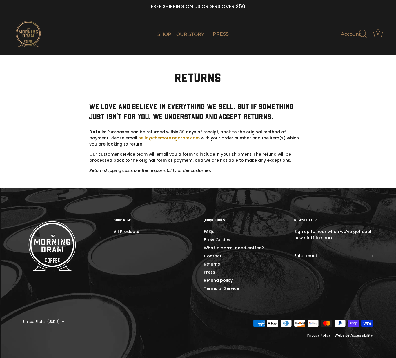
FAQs (209, 232)
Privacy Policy (319, 335)
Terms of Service (221, 288)
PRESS (221, 34)
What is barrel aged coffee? (234, 248)
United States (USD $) (41, 322)
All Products (126, 232)
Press (209, 272)
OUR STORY (190, 34)
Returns (212, 264)
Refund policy (218, 280)
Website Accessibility (354, 335)
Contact (212, 256)
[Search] (362, 34)
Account (351, 34)
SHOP (164, 34)
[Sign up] (370, 256)
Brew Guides (217, 240)
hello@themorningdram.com (169, 138)
